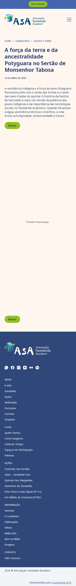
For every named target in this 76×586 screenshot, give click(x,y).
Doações (10, 419)
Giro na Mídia (12, 539)
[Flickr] (31, 367)
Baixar (12, 125)
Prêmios (9, 455)
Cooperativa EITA (61, 582)
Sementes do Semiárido (18, 486)
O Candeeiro (12, 516)
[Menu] (69, 19)
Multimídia (11, 402)
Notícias (9, 510)
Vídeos (8, 527)
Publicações (11, 522)
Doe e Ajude (38, 3)
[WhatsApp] (6, 367)
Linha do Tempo (14, 444)
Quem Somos (13, 432)
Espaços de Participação (19, 449)
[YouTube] (25, 367)
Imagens (10, 544)
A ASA (8, 385)
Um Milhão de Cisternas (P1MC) (23, 497)
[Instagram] (19, 367)
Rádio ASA (10, 533)
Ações (8, 396)
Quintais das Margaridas (19, 480)
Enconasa (10, 408)
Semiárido (10, 391)
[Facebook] (12, 367)
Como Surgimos (14, 438)
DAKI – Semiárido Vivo (17, 474)
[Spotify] (37, 367)
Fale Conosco (12, 558)
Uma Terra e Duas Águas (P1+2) (23, 491)
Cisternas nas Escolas (17, 469)
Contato (9, 413)
